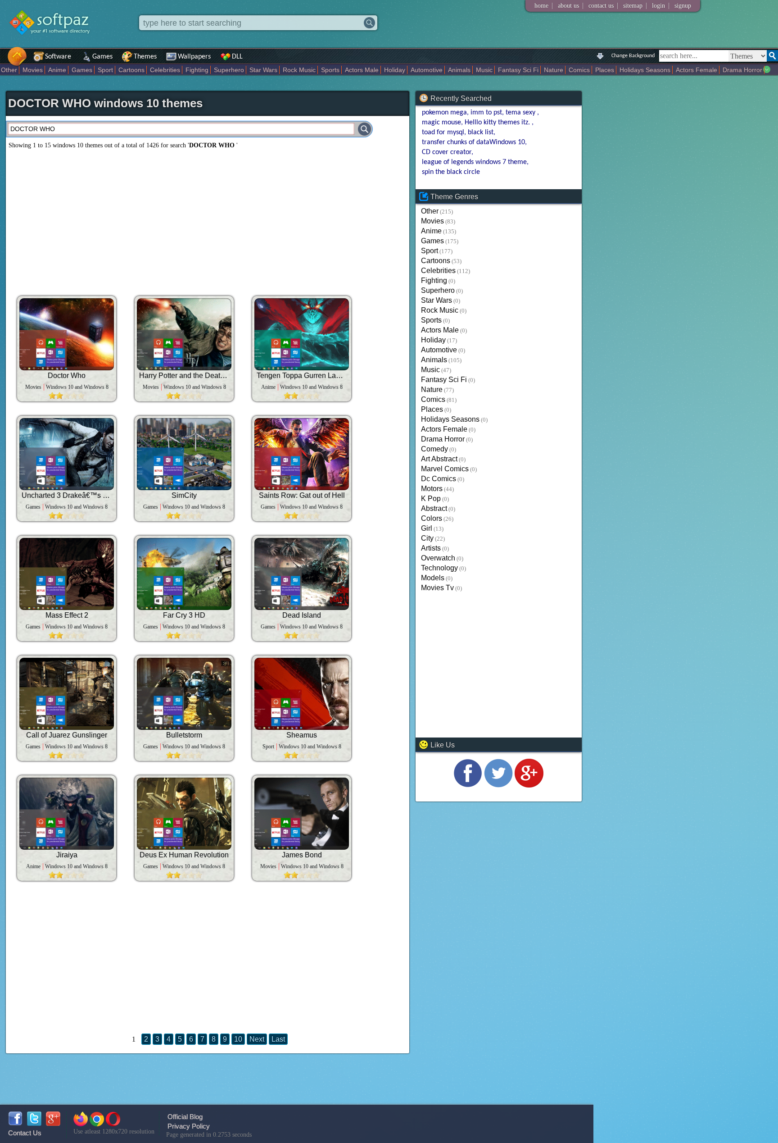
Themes (145, 56)
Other (9, 69)
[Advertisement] (207, 219)
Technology (439, 568)
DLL (237, 56)
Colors (431, 518)
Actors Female (696, 69)
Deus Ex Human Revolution (184, 855)
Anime (57, 69)
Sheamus (301, 735)
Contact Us (24, 1133)
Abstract (434, 508)
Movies (33, 69)
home (541, 5)
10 (238, 1039)
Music (484, 69)
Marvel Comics (445, 469)
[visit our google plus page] (529, 785)
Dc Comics (438, 479)
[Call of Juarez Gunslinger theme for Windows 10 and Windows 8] (66, 694)
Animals (459, 69)
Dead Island (301, 615)
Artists (431, 548)
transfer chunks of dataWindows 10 (473, 142)
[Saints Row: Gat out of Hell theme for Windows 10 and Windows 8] (301, 454)
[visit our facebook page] (467, 785)
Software (58, 56)
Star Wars (263, 69)
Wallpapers (194, 56)
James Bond (302, 855)
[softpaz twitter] (34, 1123)
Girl (426, 528)
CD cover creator (446, 152)
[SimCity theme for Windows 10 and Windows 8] (184, 454)
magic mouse (441, 122)
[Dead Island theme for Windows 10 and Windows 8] (301, 574)
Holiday (394, 69)
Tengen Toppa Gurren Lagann (302, 375)
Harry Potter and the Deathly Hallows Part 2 (184, 375)
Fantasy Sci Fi (518, 69)
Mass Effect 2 (66, 615)
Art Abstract (439, 459)
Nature (553, 69)
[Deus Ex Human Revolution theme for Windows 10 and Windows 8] (184, 814)
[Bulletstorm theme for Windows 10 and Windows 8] (184, 694)
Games (102, 56)
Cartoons (131, 69)
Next (256, 1039)
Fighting (196, 69)
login (658, 5)
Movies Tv (437, 588)
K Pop (431, 498)
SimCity (184, 495)
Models (432, 578)
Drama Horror (742, 69)
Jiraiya (66, 855)
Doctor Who (67, 375)
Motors (432, 488)
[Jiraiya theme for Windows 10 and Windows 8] (66, 814)
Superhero (229, 69)
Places (604, 69)
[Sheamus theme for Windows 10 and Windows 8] (301, 694)
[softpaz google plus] (53, 1123)
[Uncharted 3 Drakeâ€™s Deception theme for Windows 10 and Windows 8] (66, 454)
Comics (579, 69)
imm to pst (486, 112)
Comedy (434, 449)
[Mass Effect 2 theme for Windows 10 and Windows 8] (66, 574)
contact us (601, 5)
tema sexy (521, 112)
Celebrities (165, 69)
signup (682, 5)
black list (480, 132)
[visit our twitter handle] (498, 785)
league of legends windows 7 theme (474, 162)
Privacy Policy (188, 1126)
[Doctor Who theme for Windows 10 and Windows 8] (66, 334)
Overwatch (438, 558)
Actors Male (362, 69)
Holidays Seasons (645, 69)
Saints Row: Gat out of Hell (302, 495)
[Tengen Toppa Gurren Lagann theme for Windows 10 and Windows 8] (301, 334)
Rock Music (299, 69)
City (427, 538)
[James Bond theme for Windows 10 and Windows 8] (301, 814)
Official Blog (185, 1116)
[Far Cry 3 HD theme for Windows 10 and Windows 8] (184, 574)
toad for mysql (443, 132)
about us (568, 5)
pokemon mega (444, 112)
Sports (330, 69)
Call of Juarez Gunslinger (66, 735)
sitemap (632, 5)
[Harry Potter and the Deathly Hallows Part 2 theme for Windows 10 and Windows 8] (184, 334)
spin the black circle (451, 172)
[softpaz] (3, 61)
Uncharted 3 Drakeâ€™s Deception (67, 495)
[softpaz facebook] (15, 1123)
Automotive (427, 69)
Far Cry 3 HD (184, 615)
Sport (105, 69)
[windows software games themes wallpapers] (54, 42)
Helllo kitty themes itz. (498, 122)
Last (278, 1039)
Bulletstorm (184, 735)
